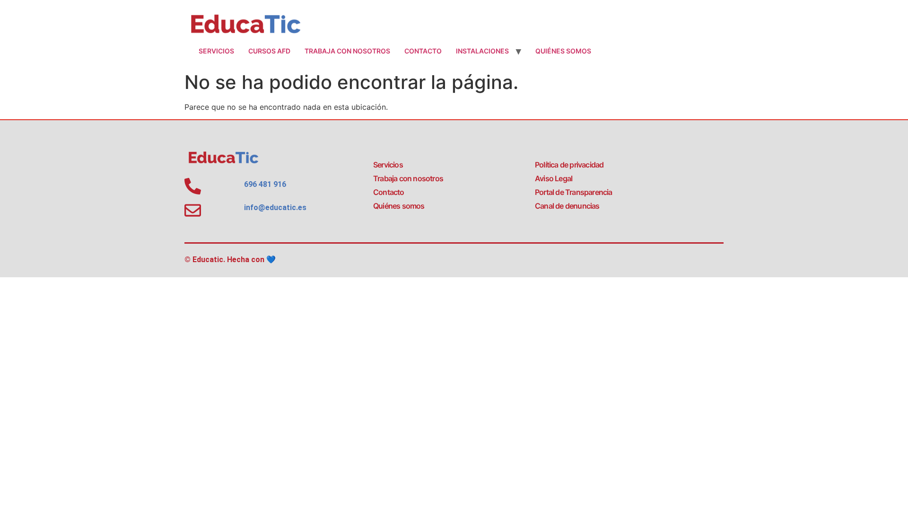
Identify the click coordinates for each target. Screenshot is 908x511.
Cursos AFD (269, 51)
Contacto (423, 51)
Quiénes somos (563, 51)
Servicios (216, 51)
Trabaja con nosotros (347, 51)
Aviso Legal (553, 178)
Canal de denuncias (567, 206)
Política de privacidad (569, 164)
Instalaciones (482, 51)
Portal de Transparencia (573, 192)
